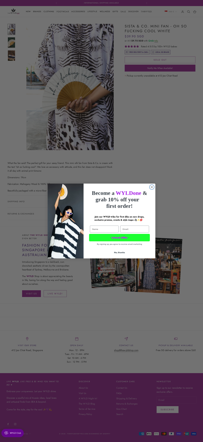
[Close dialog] (151, 187)
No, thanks (119, 252)
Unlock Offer (119, 238)
